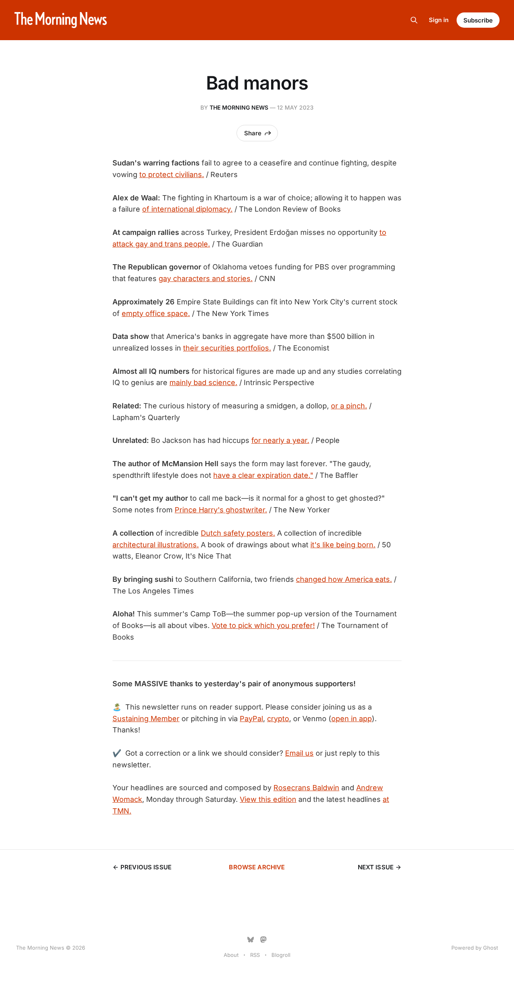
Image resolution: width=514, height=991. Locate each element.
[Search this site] (414, 20)
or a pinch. (349, 406)
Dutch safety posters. (238, 533)
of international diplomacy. (187, 209)
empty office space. (156, 313)
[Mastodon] (263, 939)
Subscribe (478, 20)
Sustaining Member (145, 718)
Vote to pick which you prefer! (263, 625)
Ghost (490, 947)
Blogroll (280, 955)
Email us (299, 753)
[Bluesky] (250, 939)
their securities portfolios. (227, 348)
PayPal (251, 718)
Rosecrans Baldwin (306, 787)
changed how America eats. (344, 579)
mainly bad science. (203, 382)
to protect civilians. (171, 174)
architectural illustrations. (155, 544)
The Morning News (239, 107)
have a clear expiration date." (263, 475)
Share (252, 133)
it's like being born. (342, 544)
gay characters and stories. (206, 278)
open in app (351, 718)
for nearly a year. (280, 440)
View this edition (268, 799)
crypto (278, 718)
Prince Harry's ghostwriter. (221, 510)
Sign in (439, 20)
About (231, 955)
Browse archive (257, 867)
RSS (255, 955)
